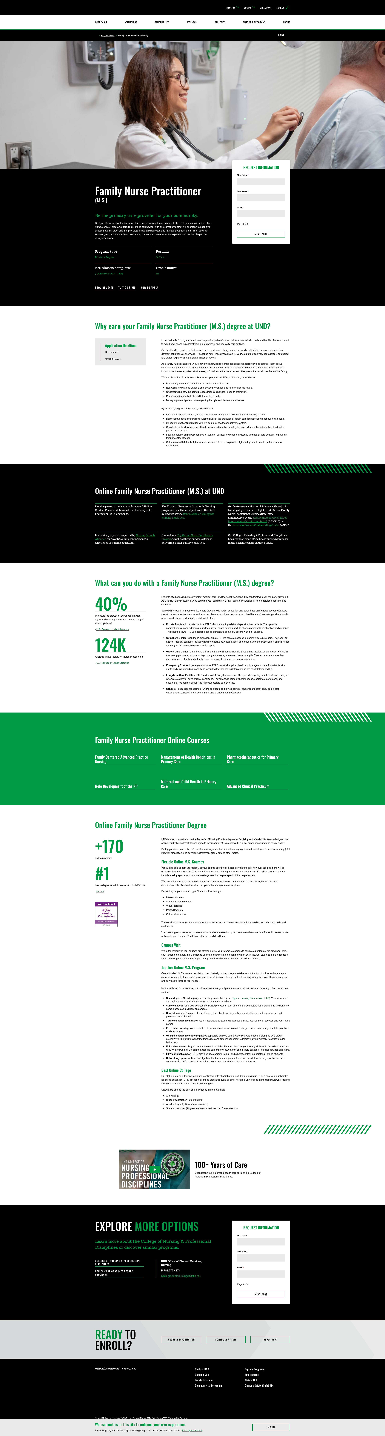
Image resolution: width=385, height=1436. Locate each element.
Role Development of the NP (116, 786)
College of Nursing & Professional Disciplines (118, 1262)
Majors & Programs (254, 22)
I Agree (278, 1427)
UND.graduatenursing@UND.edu (181, 1276)
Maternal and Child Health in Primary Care (188, 784)
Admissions (131, 22)
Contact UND (202, 1369)
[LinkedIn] (111, 1377)
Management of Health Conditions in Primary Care (188, 759)
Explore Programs (254, 1369)
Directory (265, 7)
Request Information (181, 1339)
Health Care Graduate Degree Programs (114, 1273)
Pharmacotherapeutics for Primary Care (253, 759)
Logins (247, 7)
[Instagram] (97, 1377)
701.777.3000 (129, 1369)
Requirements (104, 287)
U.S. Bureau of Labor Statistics (112, 629)
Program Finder (107, 35)
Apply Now (270, 1339)
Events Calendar (204, 1380)
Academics (101, 22)
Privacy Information (192, 1430)
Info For (231, 7)
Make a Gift (251, 1380)
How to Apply (149, 287)
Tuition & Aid (127, 287)
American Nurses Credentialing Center (256, 525)
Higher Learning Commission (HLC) (251, 998)
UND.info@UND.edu (107, 1369)
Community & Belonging (208, 1385)
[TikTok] (126, 1377)
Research (191, 22)
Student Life (162, 22)
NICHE (100, 891)
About (286, 22)
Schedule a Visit (225, 1339)
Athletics (220, 22)
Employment (252, 1375)
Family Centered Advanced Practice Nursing (121, 759)
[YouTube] (119, 1377)
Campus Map (202, 1375)
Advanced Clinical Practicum (248, 786)
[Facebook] (104, 1377)
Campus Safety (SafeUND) (259, 1385)
